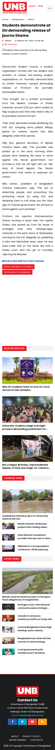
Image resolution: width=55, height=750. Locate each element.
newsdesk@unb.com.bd (27, 715)
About (15, 736)
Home (5, 19)
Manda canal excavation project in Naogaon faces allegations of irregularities (26, 598)
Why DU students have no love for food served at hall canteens (25, 388)
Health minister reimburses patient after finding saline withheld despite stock (32, 525)
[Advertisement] (27, 311)
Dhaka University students (18, 266)
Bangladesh (18, 19)
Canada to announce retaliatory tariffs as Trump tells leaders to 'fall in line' (35, 617)
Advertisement (18, 739)
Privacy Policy (32, 736)
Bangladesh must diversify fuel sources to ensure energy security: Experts (34, 640)
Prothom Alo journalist (17, 272)
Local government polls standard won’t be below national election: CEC (31, 651)
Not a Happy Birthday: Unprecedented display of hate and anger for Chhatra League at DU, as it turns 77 (25, 468)
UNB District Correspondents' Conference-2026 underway (33, 548)
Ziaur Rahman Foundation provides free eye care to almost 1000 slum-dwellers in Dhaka (35, 537)
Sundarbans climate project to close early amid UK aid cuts (25, 517)
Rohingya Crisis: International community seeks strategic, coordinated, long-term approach (34, 606)
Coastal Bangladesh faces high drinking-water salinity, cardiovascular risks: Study (34, 629)
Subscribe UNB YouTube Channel (24, 261)
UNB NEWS (12, 44)
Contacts (36, 739)
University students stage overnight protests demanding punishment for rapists (24, 429)
